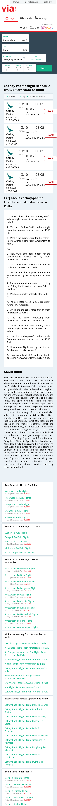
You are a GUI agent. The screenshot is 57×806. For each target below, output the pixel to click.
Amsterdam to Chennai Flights (20, 581)
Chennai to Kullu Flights (16, 510)
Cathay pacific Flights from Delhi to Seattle (26, 704)
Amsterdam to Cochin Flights (19, 601)
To (4, 46)
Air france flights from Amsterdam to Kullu (26, 659)
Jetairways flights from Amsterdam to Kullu (26, 682)
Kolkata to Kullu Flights (16, 517)
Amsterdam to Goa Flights (18, 594)
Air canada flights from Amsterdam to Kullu (27, 647)
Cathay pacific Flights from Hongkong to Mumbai (25, 749)
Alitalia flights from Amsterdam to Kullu (25, 663)
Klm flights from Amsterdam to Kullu (23, 687)
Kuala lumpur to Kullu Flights (19, 552)
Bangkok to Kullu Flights (17, 537)
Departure (7, 56)
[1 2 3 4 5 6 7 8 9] (7, 70)
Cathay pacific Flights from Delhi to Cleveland (22, 730)
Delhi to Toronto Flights (17, 777)
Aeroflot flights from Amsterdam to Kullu (26, 643)
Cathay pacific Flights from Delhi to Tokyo (26, 716)
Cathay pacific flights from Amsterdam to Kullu (26, 670)
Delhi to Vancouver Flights (18, 784)
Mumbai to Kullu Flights (16, 491)
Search (44, 68)
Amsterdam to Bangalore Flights (21, 588)
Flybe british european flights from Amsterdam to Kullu (22, 677)
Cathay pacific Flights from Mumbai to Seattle (24, 711)
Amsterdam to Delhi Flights (18, 575)
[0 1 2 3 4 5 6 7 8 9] (18, 70)
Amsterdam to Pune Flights (18, 620)
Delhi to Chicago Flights (17, 790)
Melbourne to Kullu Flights (18, 548)
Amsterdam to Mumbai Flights (20, 568)
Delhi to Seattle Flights (16, 804)
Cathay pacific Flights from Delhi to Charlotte (22, 756)
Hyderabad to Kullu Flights (18, 497)
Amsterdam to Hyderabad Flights (21, 614)
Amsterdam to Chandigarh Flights (21, 627)
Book (50, 111)
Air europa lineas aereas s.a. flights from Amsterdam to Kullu (25, 653)
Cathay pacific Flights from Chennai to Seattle (24, 722)
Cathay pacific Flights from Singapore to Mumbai (25, 741)
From (5, 36)
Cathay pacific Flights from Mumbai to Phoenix (24, 763)
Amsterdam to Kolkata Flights (20, 607)
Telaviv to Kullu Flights (16, 541)
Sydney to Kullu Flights (16, 532)
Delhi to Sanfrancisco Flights (19, 797)
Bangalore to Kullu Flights (18, 504)
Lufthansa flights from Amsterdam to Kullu (26, 691)
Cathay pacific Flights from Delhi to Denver (26, 735)
